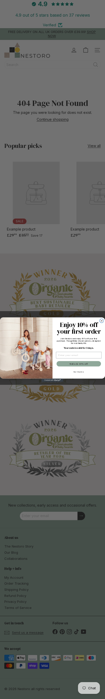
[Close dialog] (102, 321)
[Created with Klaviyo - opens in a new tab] (52, 380)
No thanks (79, 372)
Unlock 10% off (79, 363)
